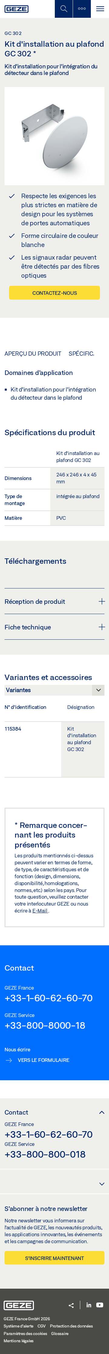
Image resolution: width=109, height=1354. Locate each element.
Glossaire (59, 1333)
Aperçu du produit (33, 353)
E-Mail (40, 910)
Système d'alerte (18, 1326)
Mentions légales (19, 1340)
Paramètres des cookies (25, 1333)
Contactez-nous (54, 293)
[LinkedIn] (88, 1305)
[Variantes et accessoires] (54, 692)
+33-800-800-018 (45, 1154)
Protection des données (71, 1326)
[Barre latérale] (82, 9)
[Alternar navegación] (100, 9)
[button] (71, 1306)
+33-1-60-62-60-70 (49, 997)
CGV (42, 1326)
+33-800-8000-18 (45, 1025)
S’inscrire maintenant (54, 1258)
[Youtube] (99, 1305)
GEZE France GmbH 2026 (27, 1318)
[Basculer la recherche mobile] (63, 9)
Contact (16, 1112)
